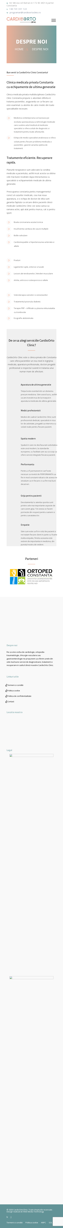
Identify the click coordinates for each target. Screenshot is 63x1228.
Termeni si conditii (15, 685)
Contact (10, 701)
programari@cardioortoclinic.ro (25, 12)
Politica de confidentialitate (19, 696)
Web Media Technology (33, 1211)
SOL (50, 1222)
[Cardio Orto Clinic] (29, 20)
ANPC (43, 1222)
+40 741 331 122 (18, 9)
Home (19, 49)
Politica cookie (13, 690)
